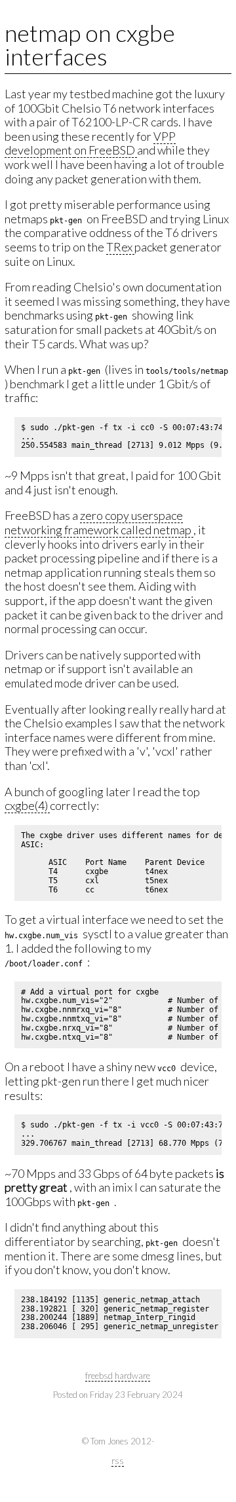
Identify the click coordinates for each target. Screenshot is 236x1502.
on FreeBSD (105, 150)
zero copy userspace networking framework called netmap (99, 522)
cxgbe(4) (27, 805)
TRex (120, 247)
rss (117, 1461)
